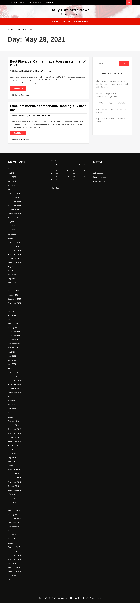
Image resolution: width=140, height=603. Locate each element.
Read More (18, 88)
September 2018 (14, 490)
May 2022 (12, 311)
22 (79, 176)
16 (85, 173)
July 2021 (11, 352)
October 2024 (13, 258)
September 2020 (14, 392)
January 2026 (13, 197)
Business (25, 95)
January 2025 (13, 246)
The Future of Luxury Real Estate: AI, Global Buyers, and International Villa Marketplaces (112, 84)
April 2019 (12, 462)
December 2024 (14, 250)
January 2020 (13, 425)
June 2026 (12, 177)
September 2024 (14, 262)
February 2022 (14, 323)
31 (51, 182)
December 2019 (14, 429)
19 (62, 176)
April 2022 (12, 315)
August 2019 (13, 445)
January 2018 (13, 514)
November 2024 (14, 254)
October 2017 (13, 523)
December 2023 (14, 299)
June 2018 (12, 498)
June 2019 (12, 453)
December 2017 (14, 518)
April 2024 (12, 283)
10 (51, 173)
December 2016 (14, 555)
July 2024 (11, 270)
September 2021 (14, 344)
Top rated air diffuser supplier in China (110, 120)
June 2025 (12, 226)
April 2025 (12, 234)
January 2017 (13, 551)
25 (57, 179)
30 (85, 179)
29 (79, 179)
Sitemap (49, 2)
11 (57, 173)
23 (85, 176)
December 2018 (14, 478)
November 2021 (14, 335)
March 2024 (13, 287)
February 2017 (14, 547)
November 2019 (14, 433)
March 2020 (13, 417)
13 (68, 173)
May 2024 (12, 279)
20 (68, 176)
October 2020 (13, 388)
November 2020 (14, 384)
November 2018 (14, 482)
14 (74, 173)
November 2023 (14, 303)
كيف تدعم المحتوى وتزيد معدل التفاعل (111, 103)
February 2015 (14, 567)
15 (79, 173)
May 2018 (12, 502)
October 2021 (13, 340)
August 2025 (13, 217)
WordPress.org (99, 181)
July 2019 (11, 449)
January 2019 (13, 474)
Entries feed (98, 173)
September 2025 (14, 213)
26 (62, 179)
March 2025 (13, 238)
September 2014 (14, 571)
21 (74, 176)
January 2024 (13, 295)
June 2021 (12, 356)
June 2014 (12, 575)
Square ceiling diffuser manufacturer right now (106, 95)
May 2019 (12, 457)
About (23, 2)
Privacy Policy (36, 2)
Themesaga (95, 598)
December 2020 (14, 380)
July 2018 (11, 494)
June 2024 (12, 274)
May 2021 (12, 360)
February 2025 (14, 242)
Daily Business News (70, 10)
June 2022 (12, 307)
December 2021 (14, 331)
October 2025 (13, 209)
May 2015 (12, 563)
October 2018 (13, 486)
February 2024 (14, 291)
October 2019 (13, 437)
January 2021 (13, 376)
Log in (95, 169)
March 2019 (13, 466)
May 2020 (12, 409)
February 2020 (14, 421)
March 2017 (13, 543)
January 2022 (13, 327)
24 (51, 179)
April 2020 (12, 413)
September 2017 (14, 527)
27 (68, 179)
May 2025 (12, 230)
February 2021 (14, 372)
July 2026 (11, 173)
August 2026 (13, 169)
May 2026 (12, 181)
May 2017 (12, 535)
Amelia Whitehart (43, 115)
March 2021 (13, 368)
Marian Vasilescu (43, 71)
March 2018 (13, 506)
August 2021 (13, 348)
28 (74, 179)
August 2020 (13, 396)
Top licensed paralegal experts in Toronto (111, 110)
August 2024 (13, 266)
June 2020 (12, 405)
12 (62, 173)
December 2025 (14, 201)
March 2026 (13, 189)
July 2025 (11, 222)
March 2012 (13, 579)
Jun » (58, 188)
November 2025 (14, 205)
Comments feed (99, 177)
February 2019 (14, 470)
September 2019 (14, 441)
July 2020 (11, 401)
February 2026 (14, 193)
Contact (13, 2)
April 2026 (12, 185)
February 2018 (14, 510)
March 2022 (13, 319)
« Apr (52, 188)
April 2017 (12, 539)
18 (57, 176)
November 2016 (14, 559)
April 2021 (12, 364)
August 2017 (13, 531)
